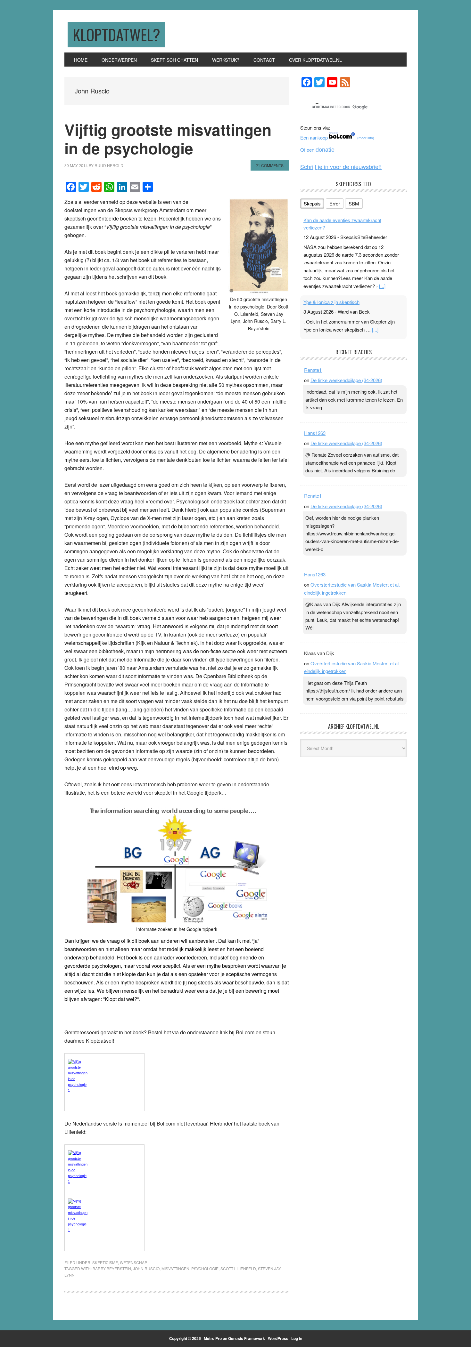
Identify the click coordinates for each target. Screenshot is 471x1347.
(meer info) (365, 138)
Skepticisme (105, 1262)
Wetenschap (133, 1262)
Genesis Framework (246, 1338)
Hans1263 (315, 432)
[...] (382, 286)
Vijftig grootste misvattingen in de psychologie (167, 138)
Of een (317, 149)
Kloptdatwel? (116, 34)
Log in (296, 1338)
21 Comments (270, 165)
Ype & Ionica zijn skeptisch (331, 302)
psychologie (205, 1268)
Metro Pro (213, 1338)
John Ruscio (146, 1268)
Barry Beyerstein (112, 1268)
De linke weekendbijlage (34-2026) (346, 380)
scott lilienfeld (238, 1268)
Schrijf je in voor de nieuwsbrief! (341, 166)
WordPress (278, 1338)
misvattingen (175, 1268)
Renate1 (313, 369)
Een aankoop (314, 137)
